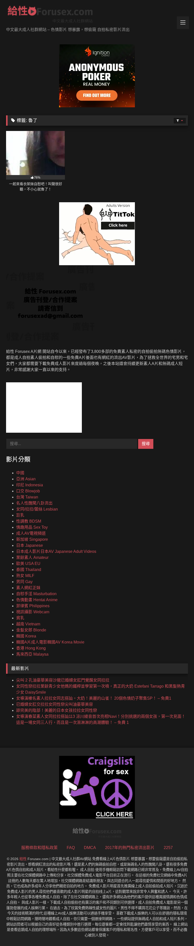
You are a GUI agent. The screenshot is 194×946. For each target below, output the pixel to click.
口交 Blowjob (28, 491)
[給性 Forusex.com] (97, 15)
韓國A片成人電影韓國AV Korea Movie (50, 642)
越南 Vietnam (28, 624)
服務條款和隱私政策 (39, 848)
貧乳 (20, 618)
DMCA (90, 848)
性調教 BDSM (28, 521)
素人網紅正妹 (28, 588)
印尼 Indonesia (29, 485)
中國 (20, 473)
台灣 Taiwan (27, 497)
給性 (23, 859)
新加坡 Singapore (32, 539)
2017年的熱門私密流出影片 (130, 848)
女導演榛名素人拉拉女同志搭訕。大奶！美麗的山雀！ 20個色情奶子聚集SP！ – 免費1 (93, 698)
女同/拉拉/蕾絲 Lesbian (37, 509)
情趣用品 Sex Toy (32, 527)
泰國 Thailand (28, 569)
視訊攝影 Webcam (32, 612)
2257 (168, 848)
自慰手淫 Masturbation (36, 594)
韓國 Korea (26, 636)
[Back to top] (178, 931)
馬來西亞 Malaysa (32, 654)
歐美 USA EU (28, 563)
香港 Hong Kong (31, 648)
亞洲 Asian (26, 479)
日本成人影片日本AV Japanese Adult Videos (56, 551)
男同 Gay (24, 582)
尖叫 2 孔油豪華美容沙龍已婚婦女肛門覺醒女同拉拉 (62, 680)
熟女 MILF (25, 575)
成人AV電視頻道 (31, 533)
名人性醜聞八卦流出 (34, 503)
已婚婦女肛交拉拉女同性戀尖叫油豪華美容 (54, 704)
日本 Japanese (29, 545)
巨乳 (20, 515)
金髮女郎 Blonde (31, 630)
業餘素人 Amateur (32, 557)
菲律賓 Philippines (33, 606)
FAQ (71, 848)
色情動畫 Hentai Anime (37, 600)
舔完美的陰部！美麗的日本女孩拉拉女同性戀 (56, 710)
